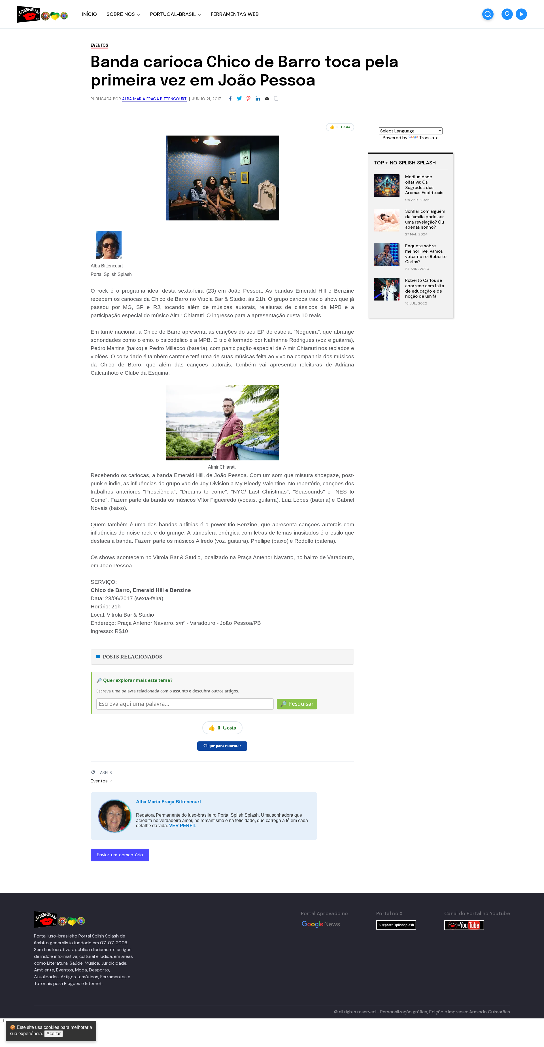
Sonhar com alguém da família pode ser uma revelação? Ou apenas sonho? (425, 219)
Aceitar (53, 1033)
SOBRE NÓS (121, 14)
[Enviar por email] (266, 98)
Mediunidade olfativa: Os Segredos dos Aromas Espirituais (424, 185)
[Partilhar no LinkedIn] (257, 98)
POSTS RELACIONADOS (132, 657)
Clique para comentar (222, 746)
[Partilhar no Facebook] (230, 98)
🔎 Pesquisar (297, 703)
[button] (507, 14)
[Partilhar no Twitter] (239, 98)
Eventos (99, 46)
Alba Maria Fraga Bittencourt (168, 801)
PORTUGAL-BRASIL (173, 14)
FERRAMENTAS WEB (235, 14)
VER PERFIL (182, 825)
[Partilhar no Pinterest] (248, 98)
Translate (429, 138)
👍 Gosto (340, 127)
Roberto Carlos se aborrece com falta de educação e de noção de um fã (424, 288)
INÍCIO (89, 14)
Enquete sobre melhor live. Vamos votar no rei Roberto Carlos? (426, 254)
